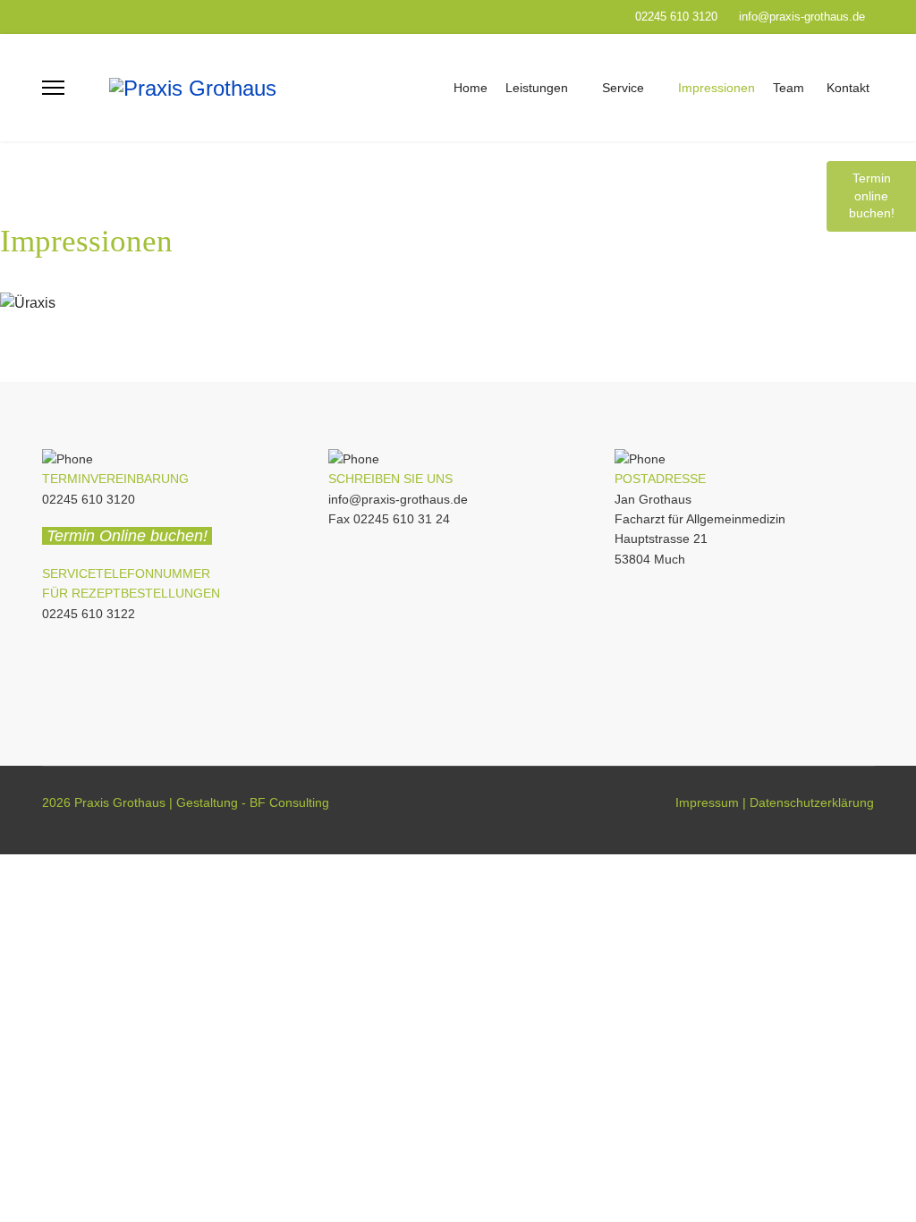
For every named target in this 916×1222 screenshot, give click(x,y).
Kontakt (848, 88)
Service (623, 88)
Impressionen (716, 88)
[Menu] (53, 87)
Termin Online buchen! (129, 536)
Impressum (707, 802)
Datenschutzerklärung (812, 802)
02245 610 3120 (676, 17)
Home (471, 88)
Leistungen (536, 88)
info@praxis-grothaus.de (802, 17)
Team (788, 88)
